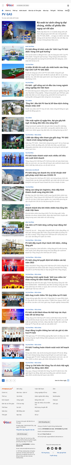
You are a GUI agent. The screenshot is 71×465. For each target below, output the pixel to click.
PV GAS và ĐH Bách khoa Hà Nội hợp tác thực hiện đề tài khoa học (45, 313)
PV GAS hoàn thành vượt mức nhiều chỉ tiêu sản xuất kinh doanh (45, 156)
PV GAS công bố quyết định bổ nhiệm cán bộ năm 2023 (45, 261)
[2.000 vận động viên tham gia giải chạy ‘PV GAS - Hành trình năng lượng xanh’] (13, 141)
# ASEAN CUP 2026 (23, 5)
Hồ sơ (36, 415)
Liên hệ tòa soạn (22, 434)
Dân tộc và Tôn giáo (34, 10)
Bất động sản (21, 411)
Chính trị (8, 10)
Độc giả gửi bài (61, 452)
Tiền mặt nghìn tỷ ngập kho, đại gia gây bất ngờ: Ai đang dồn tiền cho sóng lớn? (45, 121)
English (37, 411)
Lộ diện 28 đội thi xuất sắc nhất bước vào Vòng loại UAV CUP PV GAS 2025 (46, 68)
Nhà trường (29, 46)
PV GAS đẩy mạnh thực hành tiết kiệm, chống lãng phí (46, 244)
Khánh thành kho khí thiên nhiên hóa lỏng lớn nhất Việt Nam (46, 209)
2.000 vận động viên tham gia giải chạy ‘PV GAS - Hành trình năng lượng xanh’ (46, 138)
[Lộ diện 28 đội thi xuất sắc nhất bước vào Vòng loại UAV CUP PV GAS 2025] (13, 71)
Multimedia (56, 396)
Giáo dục (46, 10)
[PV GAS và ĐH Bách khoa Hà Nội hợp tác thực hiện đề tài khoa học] (13, 316)
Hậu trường (29, 222)
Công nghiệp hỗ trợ (41, 392)
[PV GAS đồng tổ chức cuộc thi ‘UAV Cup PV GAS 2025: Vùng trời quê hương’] (13, 53)
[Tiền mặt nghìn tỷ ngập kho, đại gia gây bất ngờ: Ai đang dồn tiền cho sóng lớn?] (13, 124)
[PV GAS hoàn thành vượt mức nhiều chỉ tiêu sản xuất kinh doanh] (13, 159)
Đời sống (19, 389)
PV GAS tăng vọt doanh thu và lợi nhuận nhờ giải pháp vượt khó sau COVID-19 (45, 173)
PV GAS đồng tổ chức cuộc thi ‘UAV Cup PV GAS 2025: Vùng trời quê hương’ (46, 50)
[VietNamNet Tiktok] (56, 449)
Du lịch (19, 407)
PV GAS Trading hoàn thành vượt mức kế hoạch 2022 (47, 348)
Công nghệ (20, 400)
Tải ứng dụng (45, 452)
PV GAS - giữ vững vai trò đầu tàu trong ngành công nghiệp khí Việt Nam (46, 86)
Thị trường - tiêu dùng (33, 134)
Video (54, 392)
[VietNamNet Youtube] (52, 449)
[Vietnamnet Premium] (7, 389)
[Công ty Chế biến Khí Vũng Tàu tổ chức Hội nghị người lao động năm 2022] (13, 369)
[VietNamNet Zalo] (60, 449)
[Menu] (3, 5)
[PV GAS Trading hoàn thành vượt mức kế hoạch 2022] (13, 351)
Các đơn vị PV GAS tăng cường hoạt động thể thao (46, 226)
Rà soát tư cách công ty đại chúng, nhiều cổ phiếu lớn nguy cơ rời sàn (52, 25)
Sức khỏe (19, 396)
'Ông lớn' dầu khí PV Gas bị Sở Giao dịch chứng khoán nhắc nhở (46, 104)
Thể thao (60, 10)
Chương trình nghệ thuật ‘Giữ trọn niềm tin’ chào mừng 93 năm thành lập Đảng (45, 278)
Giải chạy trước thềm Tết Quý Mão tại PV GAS (46, 295)
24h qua (55, 403)
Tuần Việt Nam (39, 389)
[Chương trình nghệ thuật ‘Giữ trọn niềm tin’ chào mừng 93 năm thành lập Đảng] (13, 281)
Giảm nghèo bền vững (42, 396)
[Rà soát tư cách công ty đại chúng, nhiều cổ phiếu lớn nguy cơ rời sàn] (19, 32)
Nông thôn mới (39, 400)
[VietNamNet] (2, 10)
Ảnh (54, 389)
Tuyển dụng (53, 455)
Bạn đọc (19, 415)
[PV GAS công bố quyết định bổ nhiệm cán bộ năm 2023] (13, 264)
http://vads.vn (46, 434)
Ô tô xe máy (20, 403)
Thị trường (29, 64)
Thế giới (53, 10)
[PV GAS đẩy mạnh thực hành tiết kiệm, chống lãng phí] (13, 246)
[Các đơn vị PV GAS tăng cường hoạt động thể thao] (13, 228)
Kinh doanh (23, 10)
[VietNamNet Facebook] (48, 449)
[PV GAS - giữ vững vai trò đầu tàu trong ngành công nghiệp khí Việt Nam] (13, 89)
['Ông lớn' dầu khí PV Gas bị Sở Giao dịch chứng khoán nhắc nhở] (13, 107)
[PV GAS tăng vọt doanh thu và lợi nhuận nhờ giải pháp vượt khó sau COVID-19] (13, 176)
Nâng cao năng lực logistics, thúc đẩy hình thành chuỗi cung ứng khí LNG (44, 190)
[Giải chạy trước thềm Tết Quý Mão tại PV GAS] (13, 299)
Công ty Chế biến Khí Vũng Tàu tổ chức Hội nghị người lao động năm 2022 (47, 366)
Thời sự (15, 10)
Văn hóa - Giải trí (22, 392)
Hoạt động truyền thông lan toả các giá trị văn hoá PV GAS (46, 331)
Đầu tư (27, 205)
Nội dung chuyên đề (32, 170)
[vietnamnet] (10, 6)
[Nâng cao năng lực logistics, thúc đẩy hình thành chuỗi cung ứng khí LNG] (13, 193)
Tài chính (28, 100)
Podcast (55, 400)
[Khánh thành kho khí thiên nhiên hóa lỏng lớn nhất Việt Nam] (13, 211)
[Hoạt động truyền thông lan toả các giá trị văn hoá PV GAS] (13, 334)
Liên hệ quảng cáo (44, 422)
